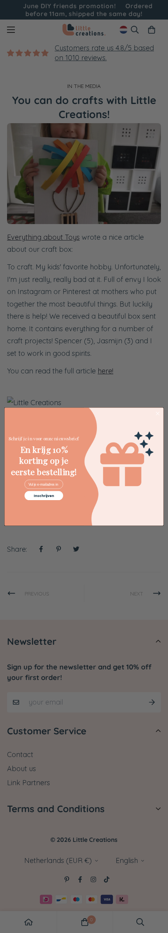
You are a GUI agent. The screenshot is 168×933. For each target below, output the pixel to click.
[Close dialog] (157, 413)
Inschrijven (44, 495)
